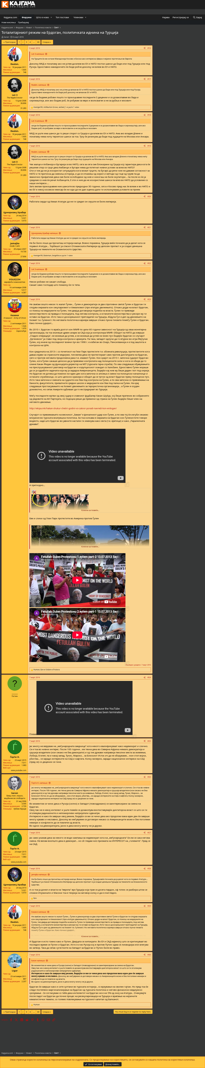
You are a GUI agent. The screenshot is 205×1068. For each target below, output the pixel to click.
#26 (149, 777)
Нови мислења (9, 22)
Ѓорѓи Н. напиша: (39, 783)
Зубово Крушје (20, 808)
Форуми (27, 17)
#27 (149, 832)
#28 (149, 868)
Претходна (10, 42)
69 (38, 42)
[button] (51, 17)
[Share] (144, 48)
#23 (149, 299)
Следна (46, 42)
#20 (149, 196)
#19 (149, 146)
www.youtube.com (18, 770)
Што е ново (42, 17)
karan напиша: (38, 960)
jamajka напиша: (39, 874)
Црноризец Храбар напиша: (44, 233)
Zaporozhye (21, 331)
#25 (149, 741)
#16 (149, 48)
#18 (149, 115)
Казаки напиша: (38, 911)
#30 (149, 954)
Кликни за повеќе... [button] (90, 510)
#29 (149, 906)
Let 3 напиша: (37, 54)
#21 (149, 227)
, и (46, 669)
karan (6, 37)
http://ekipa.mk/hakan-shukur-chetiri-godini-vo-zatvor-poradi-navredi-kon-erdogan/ (73, 408)
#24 (149, 677)
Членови (78, 17)
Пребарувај (23, 22)
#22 (149, 263)
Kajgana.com (10, 17)
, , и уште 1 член (56, 107)
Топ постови (62, 17)
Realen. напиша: (38, 84)
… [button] (34, 42)
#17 (149, 79)
